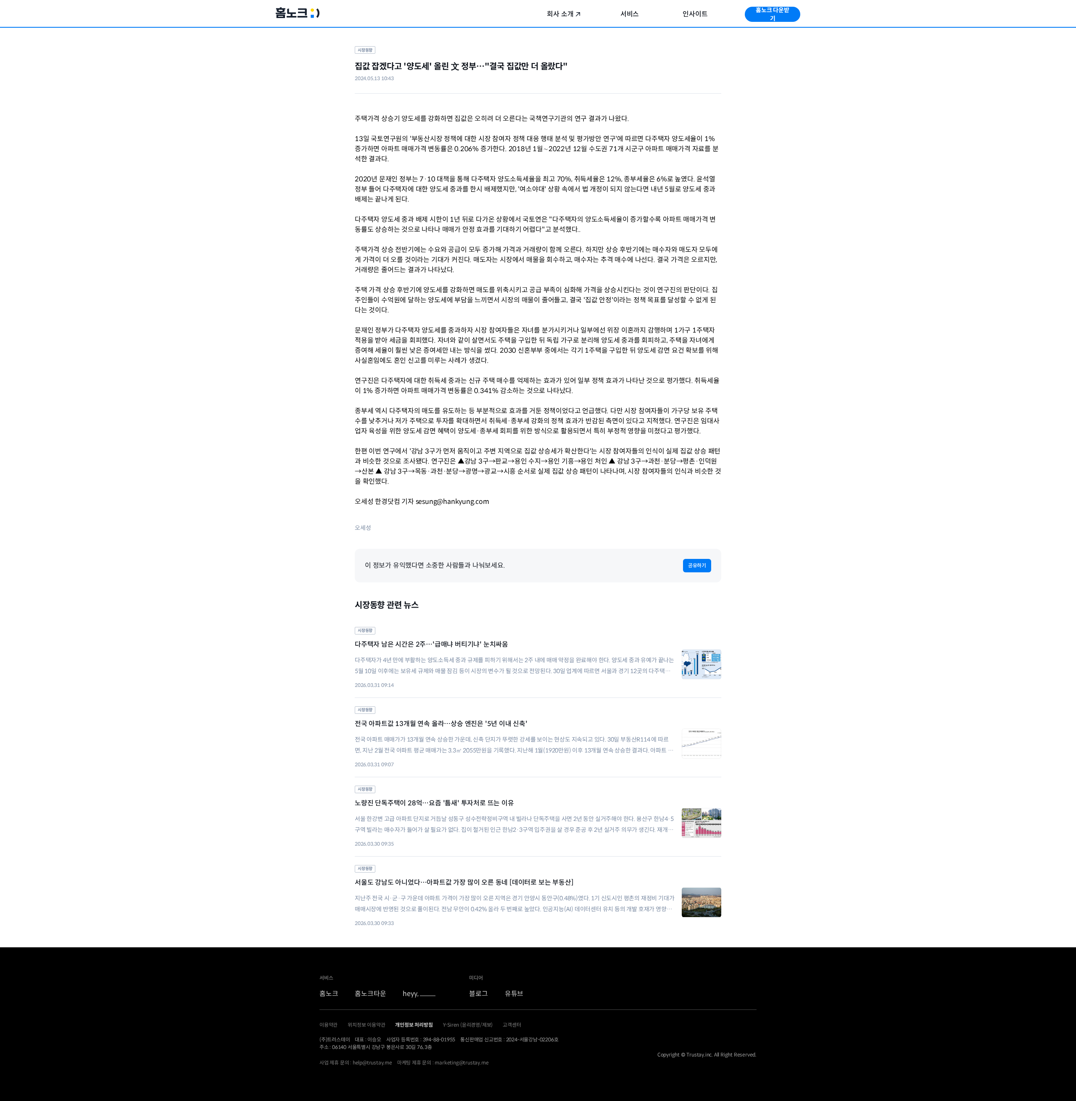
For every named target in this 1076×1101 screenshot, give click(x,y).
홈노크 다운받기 (772, 14)
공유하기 (697, 565)
